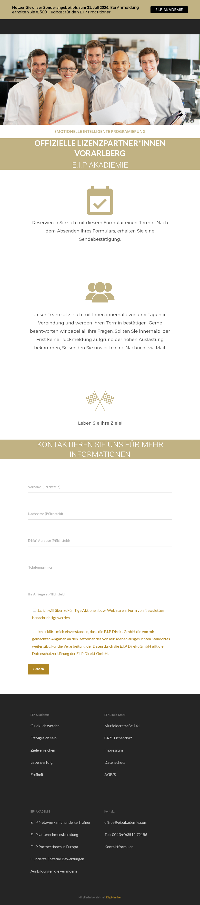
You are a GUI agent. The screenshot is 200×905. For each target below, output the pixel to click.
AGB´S (110, 774)
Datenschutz (115, 762)
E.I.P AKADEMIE (169, 9)
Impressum (113, 750)
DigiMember (114, 897)
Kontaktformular (118, 846)
